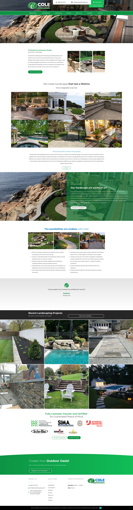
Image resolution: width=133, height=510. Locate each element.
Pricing (68, 13)
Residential (33, 13)
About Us (79, 13)
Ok (100, 507)
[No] (131, 508)
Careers (89, 13)
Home (62, 40)
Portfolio (58, 13)
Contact (100, 13)
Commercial (46, 13)
